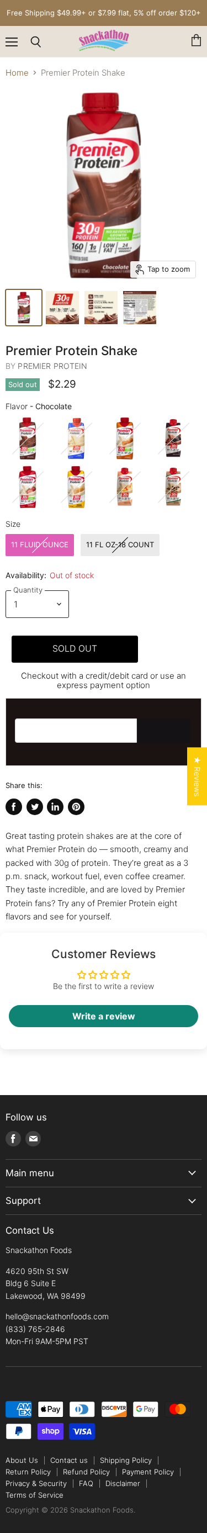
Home (17, 72)
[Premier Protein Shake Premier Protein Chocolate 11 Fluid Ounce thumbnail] (23, 307)
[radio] (28, 438)
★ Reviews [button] (197, 776)
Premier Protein (52, 366)
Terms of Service (34, 1494)
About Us (22, 1460)
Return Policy (28, 1471)
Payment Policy (148, 1471)
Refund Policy (86, 1471)
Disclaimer (122, 1483)
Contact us (69, 1460)
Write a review (103, 1016)
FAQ (86, 1483)
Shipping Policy (126, 1460)
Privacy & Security (36, 1483)
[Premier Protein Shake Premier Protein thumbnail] (62, 307)
